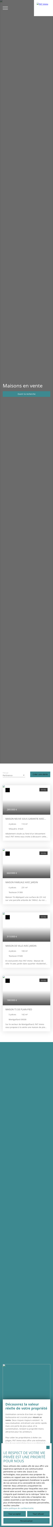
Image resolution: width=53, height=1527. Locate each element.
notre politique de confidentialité (18, 1508)
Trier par (5, 773)
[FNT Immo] (43, 8)
